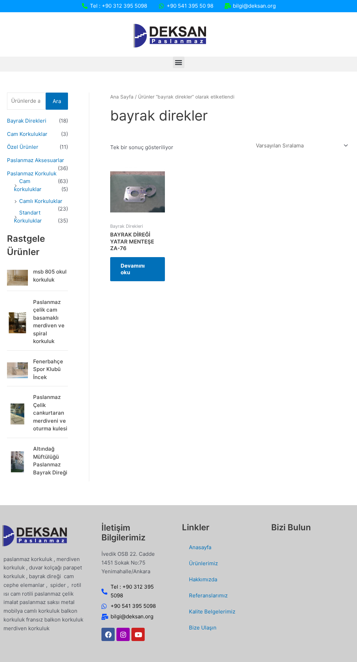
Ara (57, 101)
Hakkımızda (203, 579)
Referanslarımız (208, 595)
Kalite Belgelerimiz (212, 611)
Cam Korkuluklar (27, 134)
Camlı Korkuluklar (40, 201)
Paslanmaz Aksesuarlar (35, 160)
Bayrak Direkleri (26, 120)
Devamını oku (133, 269)
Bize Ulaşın (203, 627)
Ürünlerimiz (203, 563)
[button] (178, 62)
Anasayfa (200, 547)
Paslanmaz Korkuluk (31, 173)
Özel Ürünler (22, 147)
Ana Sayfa (122, 97)
